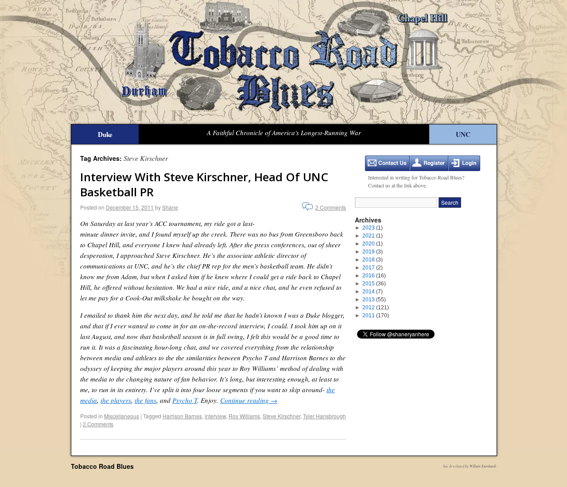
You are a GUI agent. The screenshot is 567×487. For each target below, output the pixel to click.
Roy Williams (244, 416)
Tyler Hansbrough (324, 416)
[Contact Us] (387, 163)
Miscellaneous (121, 416)
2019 (372, 252)
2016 (374, 276)
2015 (374, 284)
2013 (374, 299)
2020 (372, 244)
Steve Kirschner (281, 416)
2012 (375, 307)
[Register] (429, 163)
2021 (372, 236)
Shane (170, 207)
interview (215, 416)
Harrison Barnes (182, 416)
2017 (372, 268)
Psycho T (184, 400)
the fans (145, 400)
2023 (372, 228)
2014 (372, 291)
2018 (372, 260)
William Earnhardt (483, 466)
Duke (105, 134)
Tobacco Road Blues (102, 466)
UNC (463, 134)
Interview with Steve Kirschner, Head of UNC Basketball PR (204, 184)
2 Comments (330, 207)
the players (116, 400)
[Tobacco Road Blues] (283, 62)
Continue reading (248, 400)
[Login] (464, 163)
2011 (375, 315)
